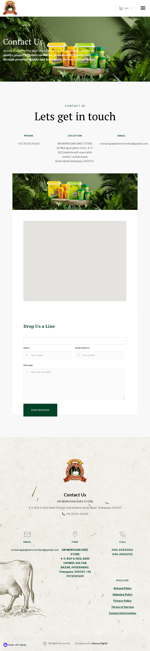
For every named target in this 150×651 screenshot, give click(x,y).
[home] (9, 7)
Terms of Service (122, 606)
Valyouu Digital (99, 643)
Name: (26, 347)
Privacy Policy (122, 600)
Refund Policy (123, 588)
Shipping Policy (122, 594)
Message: (28, 365)
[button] (143, 8)
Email (26, 334)
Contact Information (122, 613)
